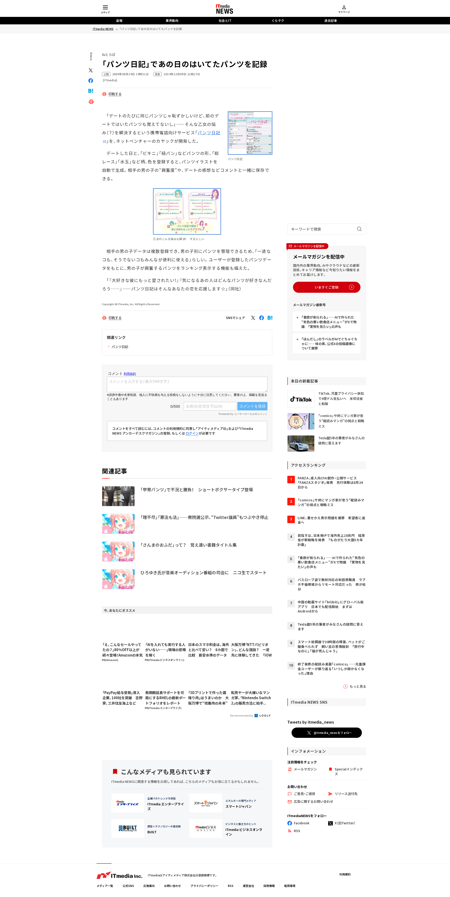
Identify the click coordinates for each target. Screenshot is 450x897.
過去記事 (330, 20)
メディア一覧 (105, 886)
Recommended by (242, 715)
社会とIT (225, 20)
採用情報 (269, 886)
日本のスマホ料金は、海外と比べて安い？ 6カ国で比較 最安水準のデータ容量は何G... (208, 650)
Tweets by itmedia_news (310, 722)
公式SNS (128, 886)
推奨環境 (289, 886)
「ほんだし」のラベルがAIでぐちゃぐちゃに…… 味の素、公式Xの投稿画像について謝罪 (329, 343)
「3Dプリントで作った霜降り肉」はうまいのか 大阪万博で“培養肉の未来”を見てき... (208, 698)
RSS (230, 886)
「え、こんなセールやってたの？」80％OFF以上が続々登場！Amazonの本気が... (122, 650)
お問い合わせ (172, 886)
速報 (119, 20)
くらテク (278, 20)
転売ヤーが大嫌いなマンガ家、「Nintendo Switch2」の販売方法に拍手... (251, 698)
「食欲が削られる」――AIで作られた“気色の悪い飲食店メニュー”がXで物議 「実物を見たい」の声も (328, 322)
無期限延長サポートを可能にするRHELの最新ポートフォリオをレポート (165, 698)
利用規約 (345, 874)
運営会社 (248, 886)
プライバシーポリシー (204, 886)
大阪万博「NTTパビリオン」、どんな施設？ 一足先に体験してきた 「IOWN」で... (251, 650)
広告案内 (149, 886)
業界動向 (172, 20)
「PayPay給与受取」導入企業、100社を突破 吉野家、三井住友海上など (122, 698)
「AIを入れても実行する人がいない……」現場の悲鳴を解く (165, 649)
